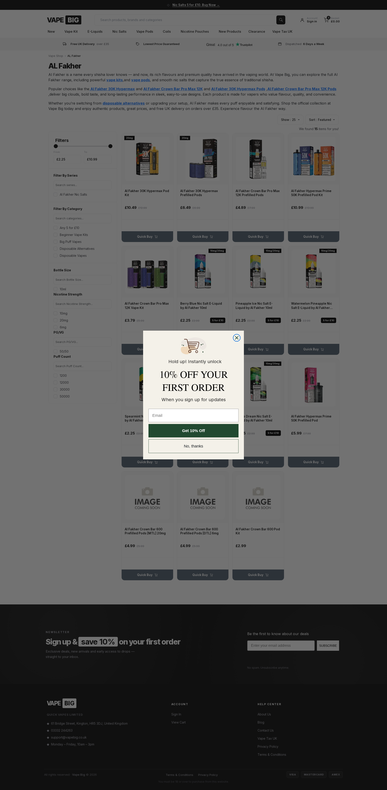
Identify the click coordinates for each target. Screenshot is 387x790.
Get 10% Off (193, 430)
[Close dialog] (236, 337)
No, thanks (193, 446)
